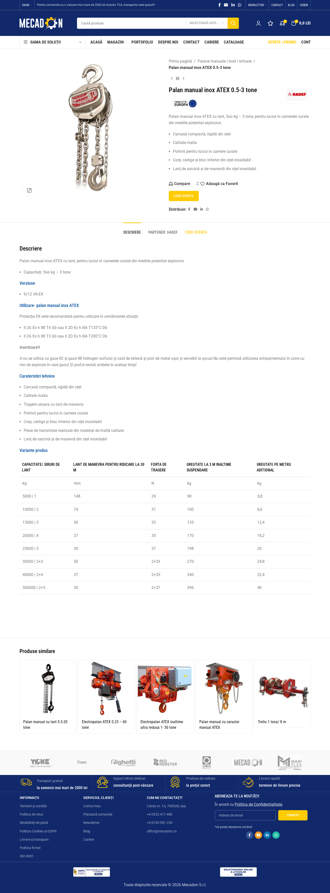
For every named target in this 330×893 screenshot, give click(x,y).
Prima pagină (180, 61)
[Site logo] (41, 23)
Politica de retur (31, 814)
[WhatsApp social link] (239, 5)
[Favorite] (270, 23)
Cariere (88, 839)
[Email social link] (226, 5)
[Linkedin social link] (233, 5)
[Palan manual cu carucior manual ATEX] (224, 688)
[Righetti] (123, 762)
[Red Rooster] (165, 762)
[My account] (258, 23)
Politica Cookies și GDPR (38, 831)
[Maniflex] (289, 762)
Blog (86, 831)
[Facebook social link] (220, 5)
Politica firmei (30, 848)
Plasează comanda (97, 814)
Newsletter (91, 823)
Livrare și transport (34, 839)
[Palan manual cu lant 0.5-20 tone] (48, 688)
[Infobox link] (54, 783)
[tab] (132, 229)
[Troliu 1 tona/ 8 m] (282, 688)
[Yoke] (40, 762)
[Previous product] (172, 78)
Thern (82, 762)
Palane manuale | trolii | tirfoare (225, 61)
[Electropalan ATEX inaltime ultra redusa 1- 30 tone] (165, 688)
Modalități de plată (34, 823)
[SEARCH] (233, 23)
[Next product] (183, 78)
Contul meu (92, 806)
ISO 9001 (27, 856)
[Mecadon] (248, 762)
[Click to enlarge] (29, 190)
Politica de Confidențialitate (258, 804)
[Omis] (206, 762)
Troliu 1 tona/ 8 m (272, 721)
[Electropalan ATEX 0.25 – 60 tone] (106, 688)
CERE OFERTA (184, 196)
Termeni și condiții (33, 806)
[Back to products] (178, 78)
